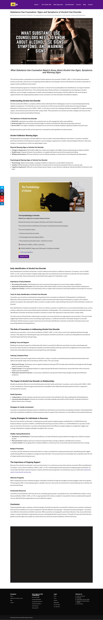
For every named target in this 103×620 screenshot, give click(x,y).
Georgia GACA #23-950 (37, 601)
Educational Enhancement (19, 15)
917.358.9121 (57, 606)
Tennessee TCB (35, 608)
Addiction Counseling (33, 15)
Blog (84, 4)
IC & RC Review (66, 15)
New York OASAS (35, 597)
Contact (90, 4)
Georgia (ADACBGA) (36, 599)
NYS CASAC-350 (46, 4)
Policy (55, 596)
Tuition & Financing (81, 596)
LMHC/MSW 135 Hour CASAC (83, 599)
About (36, 4)
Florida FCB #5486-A (36, 603)
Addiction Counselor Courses (16, 598)
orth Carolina (36, 605)
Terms (55, 598)
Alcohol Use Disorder (46, 15)
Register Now (24, 256)
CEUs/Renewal (69, 4)
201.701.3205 (57, 604)
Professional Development (78, 15)
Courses (78, 4)
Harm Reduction (56, 15)
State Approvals (58, 4)
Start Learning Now (27, 252)
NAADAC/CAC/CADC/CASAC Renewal (83, 601)
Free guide (79, 597)
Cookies (55, 600)
